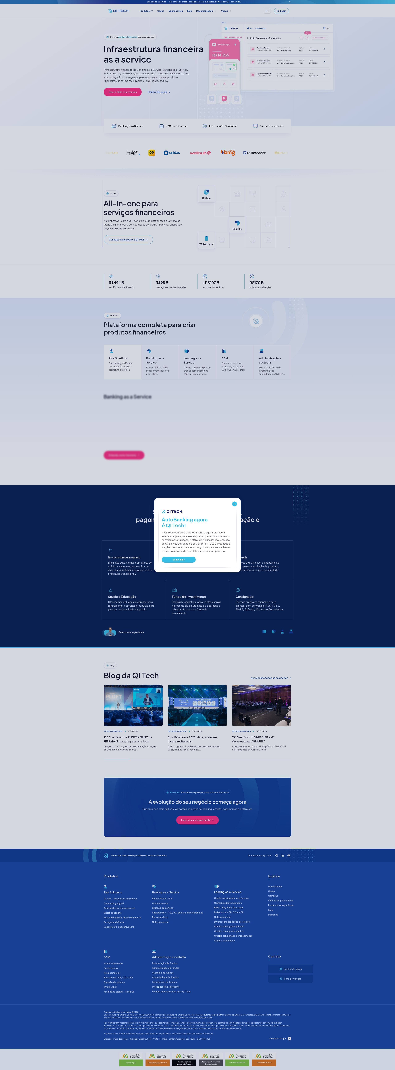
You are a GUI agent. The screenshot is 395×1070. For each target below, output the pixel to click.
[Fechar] (234, 504)
